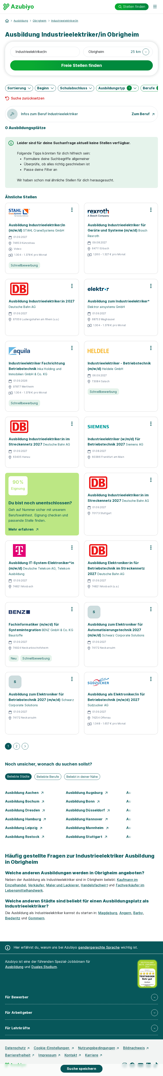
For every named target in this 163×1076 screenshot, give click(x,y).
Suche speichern (81, 1068)
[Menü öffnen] (155, 7)
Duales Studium (44, 967)
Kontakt (71, 1055)
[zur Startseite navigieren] (7, 20)
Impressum (47, 1055)
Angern (125, 913)
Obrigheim (39, 20)
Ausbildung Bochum (22, 801)
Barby (138, 913)
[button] (140, 52)
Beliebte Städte (18, 776)
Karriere (91, 1055)
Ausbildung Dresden (23, 810)
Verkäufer (36, 885)
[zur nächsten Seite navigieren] (25, 746)
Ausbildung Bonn (81, 801)
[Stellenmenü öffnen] (72, 210)
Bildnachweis (134, 1048)
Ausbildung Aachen (22, 792)
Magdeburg (107, 913)
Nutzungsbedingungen (96, 1048)
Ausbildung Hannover (85, 819)
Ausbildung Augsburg (85, 792)
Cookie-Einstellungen (52, 1048)
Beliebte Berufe (48, 776)
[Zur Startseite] (18, 6)
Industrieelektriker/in (64, 20)
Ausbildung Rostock (22, 837)
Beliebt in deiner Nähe (82, 776)
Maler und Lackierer (62, 885)
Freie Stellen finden (81, 65)
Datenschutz (15, 1048)
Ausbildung (21, 20)
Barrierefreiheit (18, 1055)
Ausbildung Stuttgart (84, 837)
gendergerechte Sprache (99, 947)
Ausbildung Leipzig (21, 828)
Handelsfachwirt (94, 885)
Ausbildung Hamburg (23, 819)
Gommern (36, 918)
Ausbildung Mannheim (85, 828)
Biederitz (12, 918)
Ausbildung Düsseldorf (86, 810)
